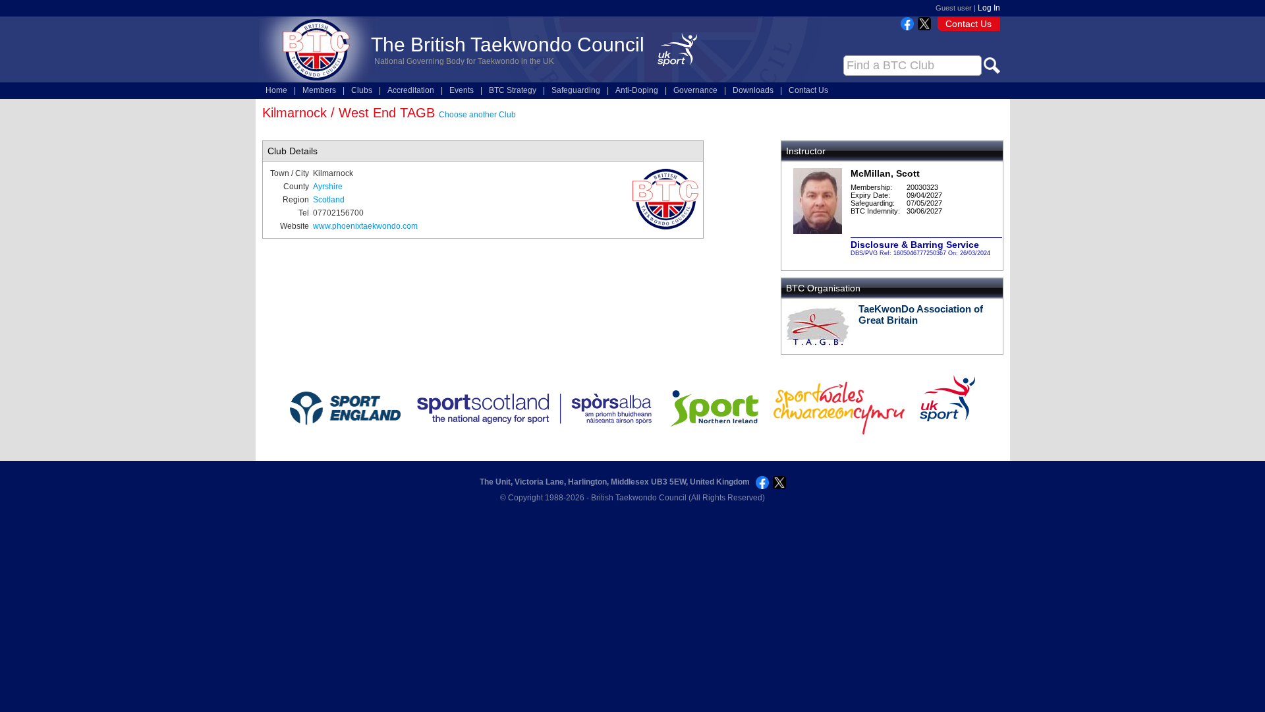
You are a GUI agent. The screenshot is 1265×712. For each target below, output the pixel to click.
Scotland (329, 199)
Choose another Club (477, 114)
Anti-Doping (636, 90)
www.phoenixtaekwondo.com (365, 226)
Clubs (361, 90)
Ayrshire (328, 186)
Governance (695, 90)
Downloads (753, 90)
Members (319, 90)
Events (461, 90)
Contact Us (968, 23)
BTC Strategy (512, 90)
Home (276, 90)
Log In (989, 8)
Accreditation (410, 90)
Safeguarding (575, 90)
